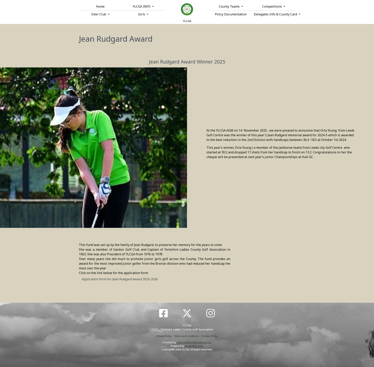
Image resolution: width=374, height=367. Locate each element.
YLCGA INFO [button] (142, 6)
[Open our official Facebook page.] (163, 313)
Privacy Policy (164, 336)
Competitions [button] (272, 6)
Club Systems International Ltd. (194, 342)
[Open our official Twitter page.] (187, 313)
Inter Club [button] (99, 14)
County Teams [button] (229, 6)
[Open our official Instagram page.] (210, 313)
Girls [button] (142, 14)
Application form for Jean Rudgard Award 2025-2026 (120, 279)
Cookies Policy (209, 336)
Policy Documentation (231, 14)
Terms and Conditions (186, 336)
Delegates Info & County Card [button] (274, 14)
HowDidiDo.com (194, 346)
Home (100, 6)
